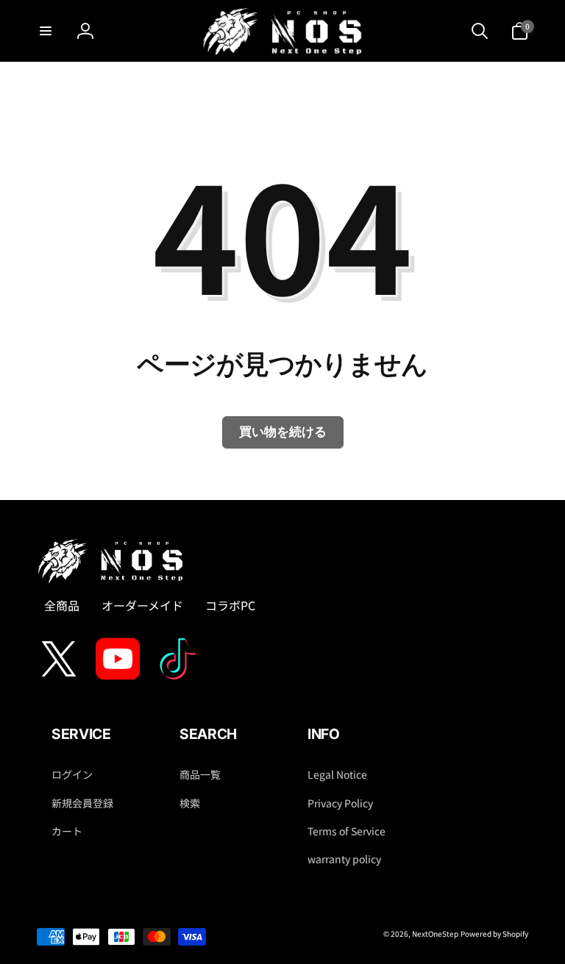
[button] (45, 31)
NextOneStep (435, 933)
